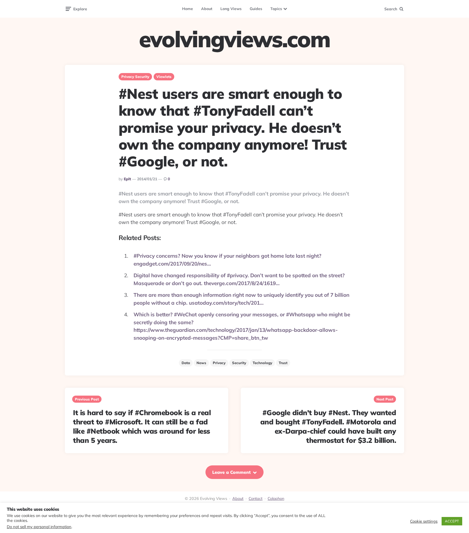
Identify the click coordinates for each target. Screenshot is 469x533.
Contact (255, 498)
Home (187, 8)
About (206, 8)
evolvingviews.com (234, 39)
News (201, 363)
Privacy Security (135, 76)
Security (239, 363)
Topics (276, 8)
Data (186, 363)
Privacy (219, 363)
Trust (283, 363)
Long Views (231, 8)
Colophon (276, 498)
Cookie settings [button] (424, 521)
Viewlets (164, 76)
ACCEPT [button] (452, 521)
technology (262, 363)
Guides (256, 8)
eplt (127, 179)
